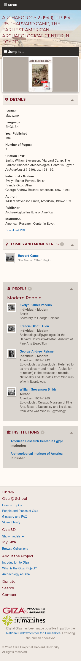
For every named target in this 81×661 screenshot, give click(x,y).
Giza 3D (9, 530)
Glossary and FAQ (14, 516)
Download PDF (15, 230)
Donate (8, 582)
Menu (12, 5)
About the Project (17, 556)
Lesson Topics (12, 505)
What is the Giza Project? (19, 568)
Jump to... (16, 51)
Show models (11, 536)
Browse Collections (15, 548)
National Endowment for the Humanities (33, 633)
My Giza (9, 542)
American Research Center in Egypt (37, 441)
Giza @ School (14, 499)
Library (8, 492)
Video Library (11, 522)
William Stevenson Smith (38, 389)
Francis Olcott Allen (34, 326)
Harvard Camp (28, 255)
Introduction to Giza (15, 562)
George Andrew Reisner (37, 351)
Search (8, 588)
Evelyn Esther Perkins (36, 305)
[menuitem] (40, 536)
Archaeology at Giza (16, 574)
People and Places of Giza (20, 510)
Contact (9, 595)
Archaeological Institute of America (37, 453)
